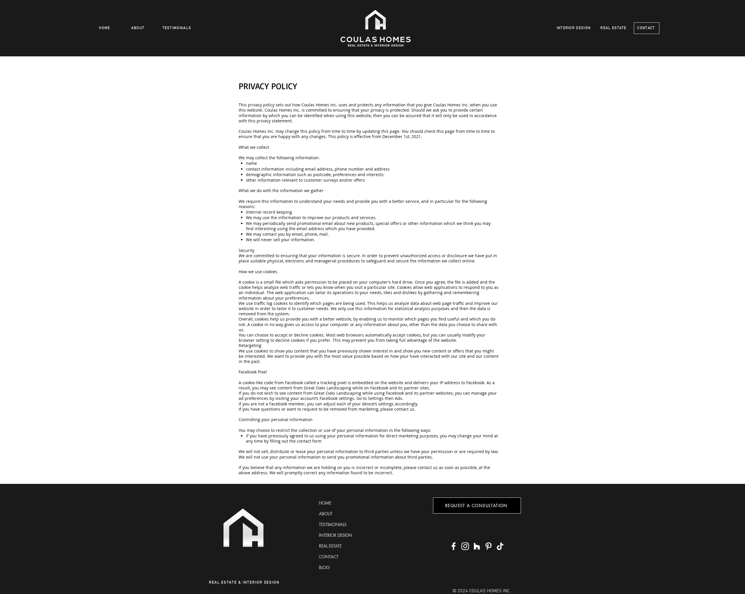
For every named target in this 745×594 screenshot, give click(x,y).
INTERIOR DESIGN (335, 535)
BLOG (324, 567)
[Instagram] (465, 546)
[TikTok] (500, 546)
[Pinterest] (488, 546)
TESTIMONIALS (333, 524)
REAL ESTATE (330, 546)
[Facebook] (453, 546)
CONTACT (328, 556)
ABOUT (326, 513)
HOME (325, 503)
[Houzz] (477, 546)
